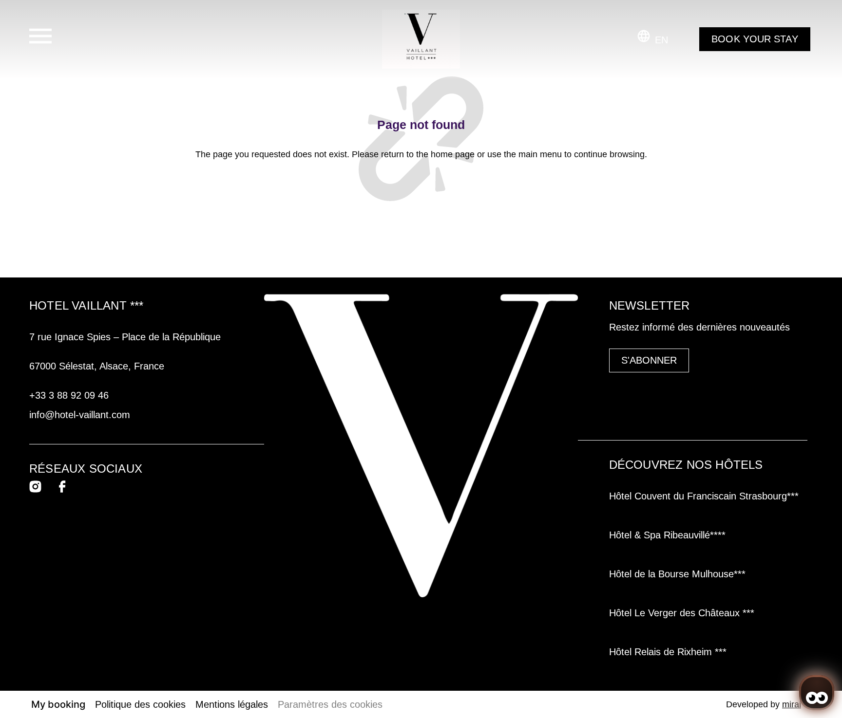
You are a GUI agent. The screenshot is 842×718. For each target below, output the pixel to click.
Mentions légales (231, 704)
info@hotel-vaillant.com (79, 414)
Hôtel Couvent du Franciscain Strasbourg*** (704, 496)
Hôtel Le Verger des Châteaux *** (683, 613)
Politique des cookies (140, 704)
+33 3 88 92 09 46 (69, 395)
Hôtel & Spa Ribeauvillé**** (667, 535)
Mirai (791, 704)
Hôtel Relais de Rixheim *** (669, 651)
